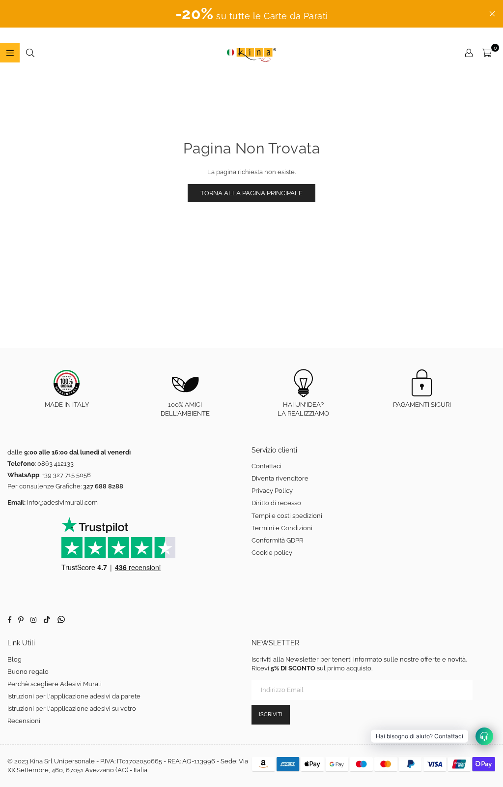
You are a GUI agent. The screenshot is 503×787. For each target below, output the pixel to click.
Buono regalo (28, 671)
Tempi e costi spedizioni (287, 515)
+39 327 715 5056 (66, 475)
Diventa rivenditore (280, 478)
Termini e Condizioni (282, 528)
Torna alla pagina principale (251, 193)
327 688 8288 (103, 486)
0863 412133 (55, 463)
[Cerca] (30, 52)
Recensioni (23, 721)
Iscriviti (270, 714)
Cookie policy (272, 552)
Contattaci (266, 466)
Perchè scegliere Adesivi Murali (54, 684)
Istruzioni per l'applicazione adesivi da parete (73, 696)
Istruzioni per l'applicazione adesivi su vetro (71, 708)
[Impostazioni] (468, 52)
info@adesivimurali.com (62, 502)
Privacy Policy (272, 490)
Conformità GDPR (277, 540)
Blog (14, 659)
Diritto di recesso (276, 503)
